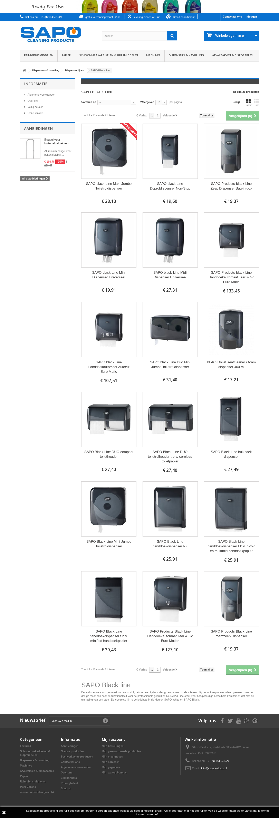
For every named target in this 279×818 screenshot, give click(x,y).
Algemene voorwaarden (41, 94)
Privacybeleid (69, 783)
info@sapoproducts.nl (214, 768)
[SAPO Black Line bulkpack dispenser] (231, 419)
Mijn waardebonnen (114, 772)
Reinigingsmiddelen (38, 55)
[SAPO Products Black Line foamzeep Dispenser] (231, 598)
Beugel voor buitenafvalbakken (56, 141)
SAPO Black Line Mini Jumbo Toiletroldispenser (108, 544)
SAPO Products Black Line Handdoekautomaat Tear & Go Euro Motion (170, 636)
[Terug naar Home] (24, 70)
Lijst (257, 105)
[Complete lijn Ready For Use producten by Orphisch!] (139, 6)
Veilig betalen (35, 106)
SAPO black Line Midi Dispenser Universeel (170, 275)
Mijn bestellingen (113, 746)
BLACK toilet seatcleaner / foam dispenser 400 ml (231, 364)
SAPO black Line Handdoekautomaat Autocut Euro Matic (109, 367)
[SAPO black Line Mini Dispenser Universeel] (108, 240)
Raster (248, 105)
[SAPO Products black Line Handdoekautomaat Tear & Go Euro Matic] (231, 240)
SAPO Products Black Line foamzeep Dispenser (231, 633)
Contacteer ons (232, 16)
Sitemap (66, 788)
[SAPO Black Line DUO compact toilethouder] (108, 419)
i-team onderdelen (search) (37, 792)
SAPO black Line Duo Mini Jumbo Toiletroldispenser (170, 364)
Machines (153, 55)
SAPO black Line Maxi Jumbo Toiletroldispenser (109, 186)
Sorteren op (88, 102)
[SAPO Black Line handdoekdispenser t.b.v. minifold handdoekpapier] (108, 598)
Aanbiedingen (38, 128)
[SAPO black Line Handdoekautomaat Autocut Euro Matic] (108, 329)
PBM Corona (28, 786)
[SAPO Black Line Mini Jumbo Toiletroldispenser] (108, 509)
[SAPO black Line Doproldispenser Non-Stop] (170, 151)
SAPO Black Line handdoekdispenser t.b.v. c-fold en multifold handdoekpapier (231, 546)
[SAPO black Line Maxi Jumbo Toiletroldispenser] (108, 151)
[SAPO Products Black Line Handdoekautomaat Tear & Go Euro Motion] (170, 598)
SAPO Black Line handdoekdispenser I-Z (170, 544)
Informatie (35, 83)
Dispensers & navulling (186, 55)
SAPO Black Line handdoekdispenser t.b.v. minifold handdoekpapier (109, 636)
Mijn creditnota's (112, 756)
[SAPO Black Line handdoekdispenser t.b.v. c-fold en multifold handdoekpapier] (231, 509)
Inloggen (251, 16)
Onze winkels (35, 113)
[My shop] (58, 34)
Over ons (32, 100)
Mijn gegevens (111, 767)
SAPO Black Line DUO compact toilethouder (108, 454)
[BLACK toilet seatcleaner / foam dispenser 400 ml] (231, 329)
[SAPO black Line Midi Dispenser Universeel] (170, 240)
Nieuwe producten (72, 751)
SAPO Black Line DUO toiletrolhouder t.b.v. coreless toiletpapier (170, 456)
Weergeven (147, 102)
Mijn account (113, 739)
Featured (25, 746)
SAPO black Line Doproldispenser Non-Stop (170, 186)
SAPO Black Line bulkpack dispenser (231, 454)
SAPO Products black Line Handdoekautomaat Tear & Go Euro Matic (231, 277)
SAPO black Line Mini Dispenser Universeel (108, 275)
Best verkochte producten (77, 756)
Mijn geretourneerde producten (121, 751)
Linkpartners (69, 777)
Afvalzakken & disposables (232, 55)
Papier (66, 55)
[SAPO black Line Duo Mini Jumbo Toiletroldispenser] (170, 329)
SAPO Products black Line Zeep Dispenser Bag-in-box (231, 186)
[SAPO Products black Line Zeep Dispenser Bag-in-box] (231, 151)
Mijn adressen (110, 761)
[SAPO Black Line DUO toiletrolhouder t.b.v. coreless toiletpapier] (170, 419)
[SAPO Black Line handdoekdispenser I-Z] (170, 509)
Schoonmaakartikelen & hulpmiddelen (108, 55)
